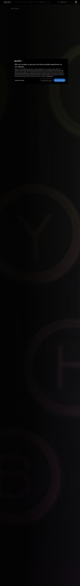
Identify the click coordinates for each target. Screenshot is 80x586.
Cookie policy (49, 76)
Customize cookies (19, 80)
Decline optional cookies (46, 80)
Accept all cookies (59, 80)
